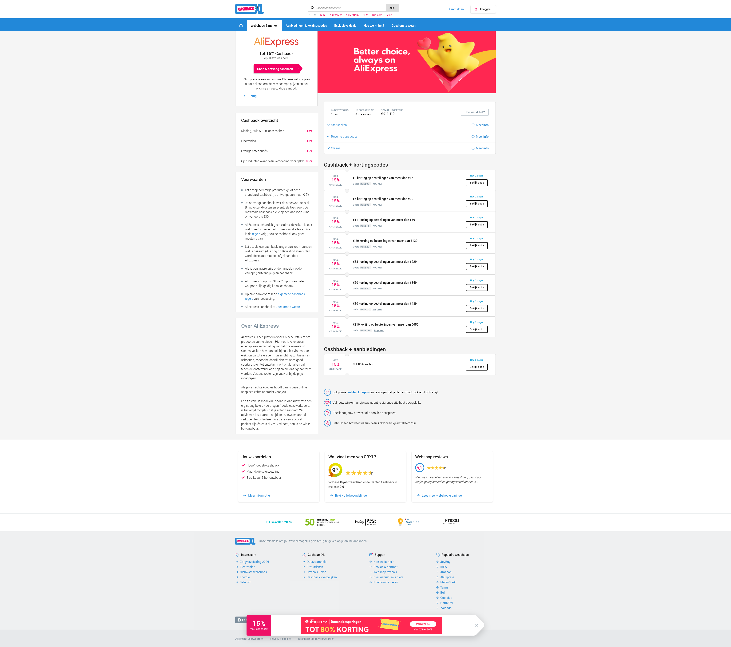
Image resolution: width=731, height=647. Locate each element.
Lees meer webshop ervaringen (442, 495)
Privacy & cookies (280, 639)
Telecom (245, 582)
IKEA (443, 567)
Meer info (482, 125)
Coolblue (446, 597)
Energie (245, 577)
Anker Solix (352, 15)
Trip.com (377, 15)
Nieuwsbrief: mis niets (388, 577)
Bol (442, 592)
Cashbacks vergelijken (322, 577)
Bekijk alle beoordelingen (351, 495)
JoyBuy (445, 561)
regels (256, 234)
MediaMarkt (448, 582)
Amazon (446, 572)
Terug (253, 96)
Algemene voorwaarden (249, 639)
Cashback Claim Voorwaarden (316, 639)
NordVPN (446, 603)
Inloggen (485, 9)
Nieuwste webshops (253, 572)
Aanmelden (456, 9)
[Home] (241, 25)
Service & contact (385, 567)
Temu (323, 15)
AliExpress (336, 15)
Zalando (446, 608)
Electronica (247, 567)
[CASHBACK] (249, 9)
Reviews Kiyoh (316, 572)
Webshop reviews (385, 572)
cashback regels (358, 392)
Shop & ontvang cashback (275, 69)
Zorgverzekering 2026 (254, 561)
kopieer (377, 183)
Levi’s (389, 15)
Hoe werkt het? (383, 561)
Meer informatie (259, 495)
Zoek (392, 8)
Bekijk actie (477, 182)
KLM (365, 15)
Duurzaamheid (316, 561)
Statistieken (315, 567)
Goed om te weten (287, 307)
